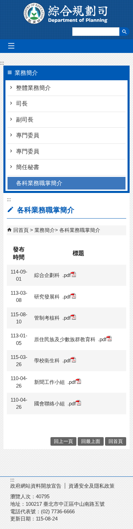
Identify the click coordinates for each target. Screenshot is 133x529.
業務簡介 (44, 230)
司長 (22, 103)
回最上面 (90, 441)
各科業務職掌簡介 (39, 183)
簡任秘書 (27, 167)
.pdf (66, 275)
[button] (124, 31)
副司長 (24, 119)
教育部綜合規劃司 (67, 13)
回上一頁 (63, 441)
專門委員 (27, 135)
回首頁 (21, 230)
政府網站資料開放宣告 (35, 486)
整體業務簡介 (33, 88)
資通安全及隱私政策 (92, 486)
